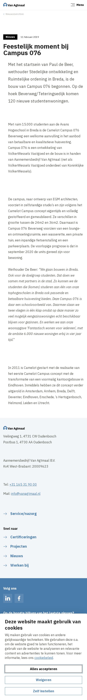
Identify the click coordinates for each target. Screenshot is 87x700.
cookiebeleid (43, 658)
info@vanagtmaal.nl (25, 494)
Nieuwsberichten (15, 13)
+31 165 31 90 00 (23, 484)
